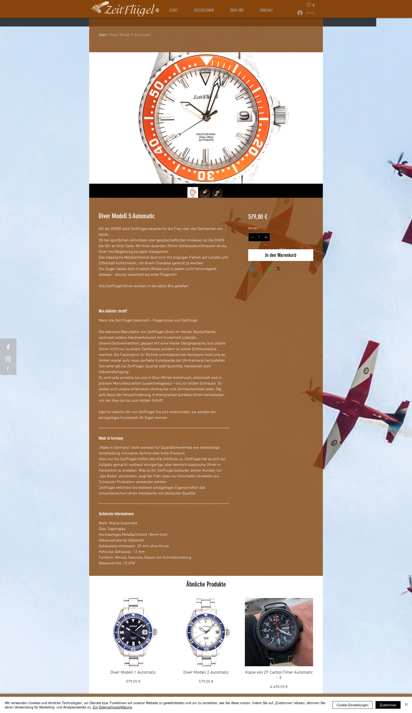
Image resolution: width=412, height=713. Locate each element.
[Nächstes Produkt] (320, 632)
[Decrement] (252, 237)
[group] (206, 644)
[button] (312, 4)
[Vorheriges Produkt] (92, 632)
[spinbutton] (259, 237)
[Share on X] (278, 268)
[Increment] (266, 237)
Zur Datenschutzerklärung (112, 707)
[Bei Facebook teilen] (251, 268)
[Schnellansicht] (133, 632)
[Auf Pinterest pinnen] (260, 268)
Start (103, 35)
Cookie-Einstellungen (353, 705)
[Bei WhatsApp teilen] (269, 268)
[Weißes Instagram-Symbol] (8, 359)
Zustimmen (388, 705)
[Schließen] (406, 705)
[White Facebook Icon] (8, 347)
